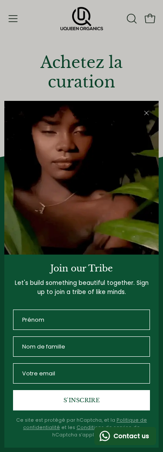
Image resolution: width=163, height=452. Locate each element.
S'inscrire (81, 400)
